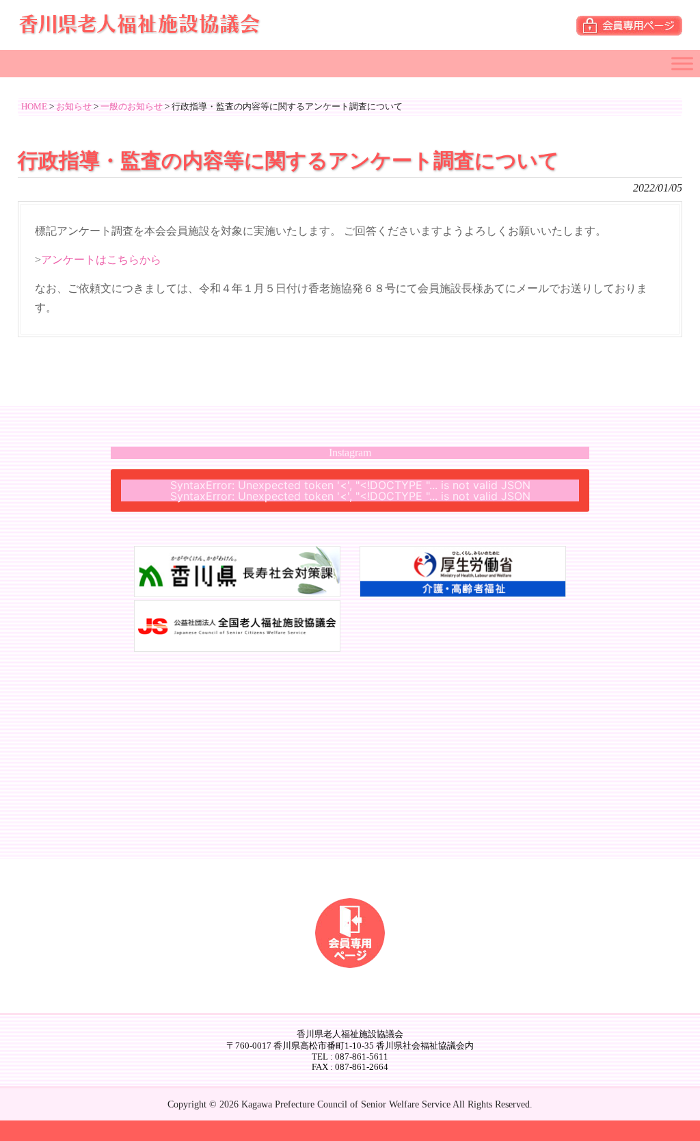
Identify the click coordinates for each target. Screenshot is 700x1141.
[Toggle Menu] (682, 63)
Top (667, 1108)
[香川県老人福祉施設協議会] (141, 29)
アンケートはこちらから (101, 259)
